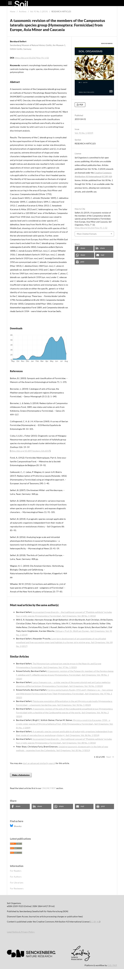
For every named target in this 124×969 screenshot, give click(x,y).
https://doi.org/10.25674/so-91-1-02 (32, 57)
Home (12, 11)
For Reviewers (16, 888)
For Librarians (16, 882)
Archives (22, 11)
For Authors (15, 876)
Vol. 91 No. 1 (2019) (39, 11)
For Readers (15, 870)
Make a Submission (21, 775)
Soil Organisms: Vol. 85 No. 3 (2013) (73, 750)
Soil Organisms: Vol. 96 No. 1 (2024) (74, 705)
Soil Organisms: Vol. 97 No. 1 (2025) (60, 667)
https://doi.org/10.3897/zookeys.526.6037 (30, 451)
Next (108, 757)
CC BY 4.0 (95, 921)
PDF (81, 104)
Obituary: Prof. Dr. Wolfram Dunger (72, 631)
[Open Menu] (10, 3)
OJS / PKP (112, 965)
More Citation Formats (87, 234)
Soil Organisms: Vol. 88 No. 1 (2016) (79, 616)
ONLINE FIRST (49, 788)
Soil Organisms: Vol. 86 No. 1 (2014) (82, 735)
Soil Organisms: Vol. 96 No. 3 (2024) (86, 686)
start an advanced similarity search (39, 763)
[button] (84, 248)
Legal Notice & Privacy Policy (21, 932)
